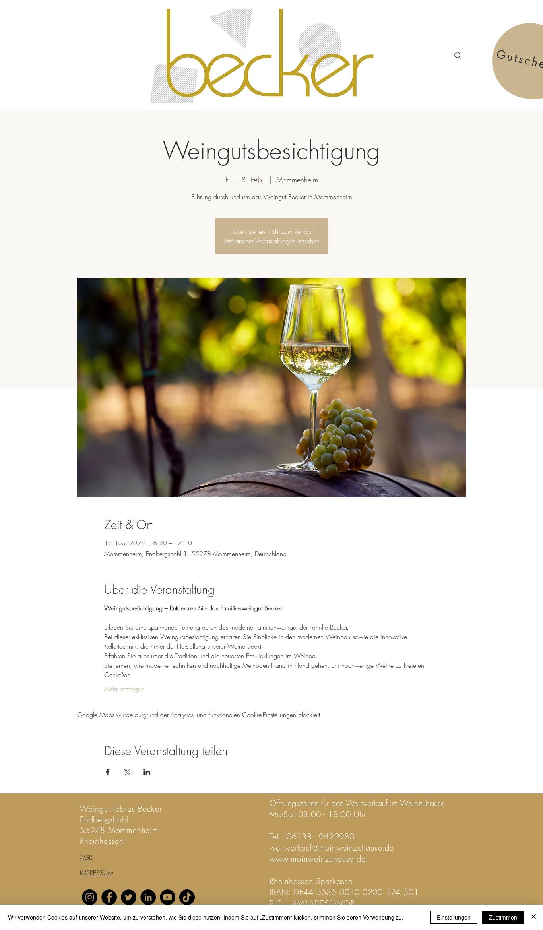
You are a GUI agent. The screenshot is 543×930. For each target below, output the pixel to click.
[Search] (458, 55)
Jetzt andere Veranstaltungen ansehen (271, 240)
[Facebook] (109, 897)
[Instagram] (89, 897)
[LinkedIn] (148, 897)
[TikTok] (187, 897)
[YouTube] (167, 897)
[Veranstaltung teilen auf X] (127, 772)
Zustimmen (503, 917)
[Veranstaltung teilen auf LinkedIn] (147, 772)
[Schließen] (533, 917)
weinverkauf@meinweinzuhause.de (332, 847)
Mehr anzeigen (124, 688)
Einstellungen (454, 917)
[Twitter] (128, 897)
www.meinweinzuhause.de (318, 858)
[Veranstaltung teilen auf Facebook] (108, 772)
